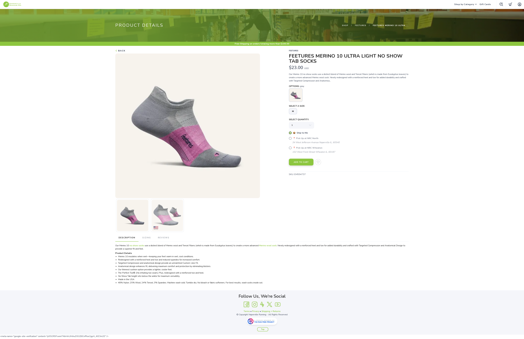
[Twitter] (269, 304)
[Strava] (262, 304)
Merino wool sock (268, 245)
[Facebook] (246, 304)
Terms (247, 311)
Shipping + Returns (271, 311)
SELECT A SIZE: (297, 105)
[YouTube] (278, 304)
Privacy (255, 311)
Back (121, 50)
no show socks (137, 245)
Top (262, 329)
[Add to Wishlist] (318, 162)
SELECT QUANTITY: (299, 119)
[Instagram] (255, 304)
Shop (345, 25)
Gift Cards (485, 4)
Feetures (360, 25)
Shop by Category (464, 4)
